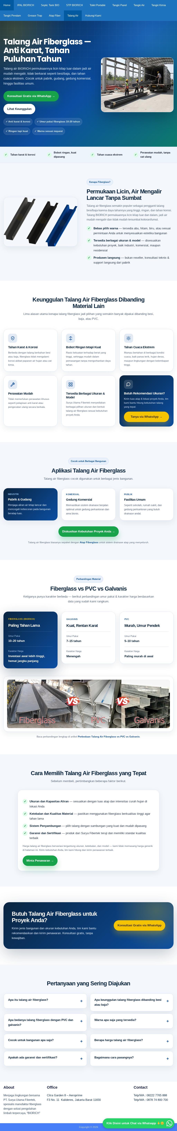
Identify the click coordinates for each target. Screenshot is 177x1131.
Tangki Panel (119, 5)
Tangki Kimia (158, 5)
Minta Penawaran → (40, 860)
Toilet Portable (97, 5)
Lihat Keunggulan (19, 109)
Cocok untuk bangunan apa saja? (31, 1040)
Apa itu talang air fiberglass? (28, 999)
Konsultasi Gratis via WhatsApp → (31, 96)
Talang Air (72, 15)
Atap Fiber (54, 15)
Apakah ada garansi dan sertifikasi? (32, 1057)
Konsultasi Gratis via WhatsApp (139, 925)
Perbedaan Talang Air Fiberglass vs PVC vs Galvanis (109, 736)
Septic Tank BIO (50, 5)
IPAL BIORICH (25, 5)
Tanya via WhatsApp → (146, 416)
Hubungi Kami (93, 15)
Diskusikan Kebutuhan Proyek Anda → (88, 531)
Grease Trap (35, 15)
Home (6, 5)
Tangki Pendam (12, 15)
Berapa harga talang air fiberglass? (118, 1040)
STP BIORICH (74, 5)
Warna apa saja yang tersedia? (115, 1020)
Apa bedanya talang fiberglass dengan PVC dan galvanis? (40, 1022)
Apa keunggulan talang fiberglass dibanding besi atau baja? (127, 1002)
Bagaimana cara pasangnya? (114, 1057)
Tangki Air (139, 5)
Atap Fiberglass (89, 542)
